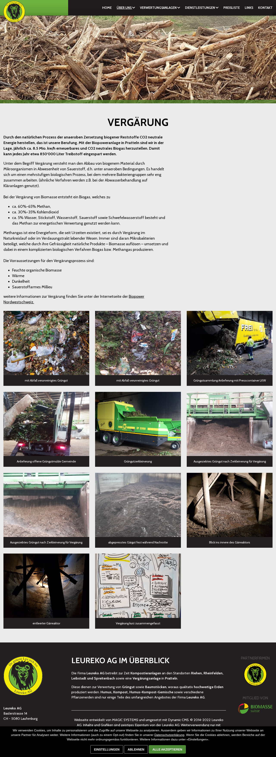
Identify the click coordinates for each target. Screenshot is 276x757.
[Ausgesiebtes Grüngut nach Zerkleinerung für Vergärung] (230, 424)
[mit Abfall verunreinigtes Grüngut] (46, 343)
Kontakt (265, 8)
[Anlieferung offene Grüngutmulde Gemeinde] (46, 424)
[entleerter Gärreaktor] (46, 586)
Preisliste (231, 8)
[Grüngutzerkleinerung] (138, 424)
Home (107, 8)
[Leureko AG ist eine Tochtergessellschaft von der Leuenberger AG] (255, 674)
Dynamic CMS (178, 720)
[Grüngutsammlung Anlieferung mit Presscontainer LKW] (230, 343)
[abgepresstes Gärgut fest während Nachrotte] (138, 505)
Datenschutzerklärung (169, 735)
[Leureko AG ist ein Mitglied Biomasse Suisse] (255, 708)
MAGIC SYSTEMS (125, 720)
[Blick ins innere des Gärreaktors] (230, 505)
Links (249, 8)
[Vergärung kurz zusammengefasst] (138, 586)
